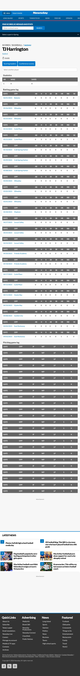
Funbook (65, 621)
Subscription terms (20, 655)
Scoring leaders (10, 63)
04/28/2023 (7, 212)
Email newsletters (8, 631)
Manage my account (9, 640)
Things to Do (67, 631)
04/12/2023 (7, 285)
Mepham (17, 212)
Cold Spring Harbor (21, 150)
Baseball (17, 45)
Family (64, 640)
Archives (5, 650)
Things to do (35, 18)
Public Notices (27, 639)
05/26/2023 (7, 108)
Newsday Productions (26, 629)
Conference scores (26, 63)
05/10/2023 (7, 150)
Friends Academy (20, 253)
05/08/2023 (7, 170)
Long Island (8, 18)
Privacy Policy (31, 655)
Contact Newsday (67, 655)
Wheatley (17, 108)
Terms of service (7, 655)
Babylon (17, 98)
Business (45, 637)
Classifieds (26, 636)
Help (36, 656)
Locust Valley (19, 222)
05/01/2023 (7, 201)
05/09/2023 (7, 160)
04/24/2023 (7, 243)
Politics (45, 631)
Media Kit (26, 621)
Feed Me (57, 18)
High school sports (49, 643)
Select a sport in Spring (10, 34)
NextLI (64, 647)
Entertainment (67, 634)
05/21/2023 (7, 139)
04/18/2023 (7, 264)
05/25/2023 (7, 118)
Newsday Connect (29, 633)
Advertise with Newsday (26, 656)
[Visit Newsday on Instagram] (15, 666)
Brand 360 (26, 624)
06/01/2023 (7, 98)
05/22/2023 (7, 129)
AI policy (42, 656)
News (47, 18)
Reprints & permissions (9, 656)
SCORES (6, 45)
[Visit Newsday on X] (9, 666)
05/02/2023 (7, 191)
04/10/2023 (7, 305)
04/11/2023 (7, 295)
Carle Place (18, 129)
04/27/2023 (7, 222)
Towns (44, 640)
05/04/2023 (7, 181)
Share (7, 58)
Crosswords (66, 628)
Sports (21, 18)
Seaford (5, 54)
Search (39, 28)
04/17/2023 (7, 274)
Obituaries (66, 624)
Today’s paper (7, 628)
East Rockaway (19, 326)
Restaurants (66, 637)
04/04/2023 (7, 326)
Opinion (69, 18)
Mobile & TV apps (8, 643)
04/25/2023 (7, 233)
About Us (5, 621)
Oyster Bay (18, 295)
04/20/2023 (7, 253)
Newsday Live (7, 634)
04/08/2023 (7, 316)
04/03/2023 (7, 336)
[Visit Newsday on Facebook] (4, 666)
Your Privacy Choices (53, 656)
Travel (64, 643)
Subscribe (5, 624)
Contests (5, 647)
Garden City (18, 316)
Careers (5, 637)
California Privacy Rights (46, 655)
